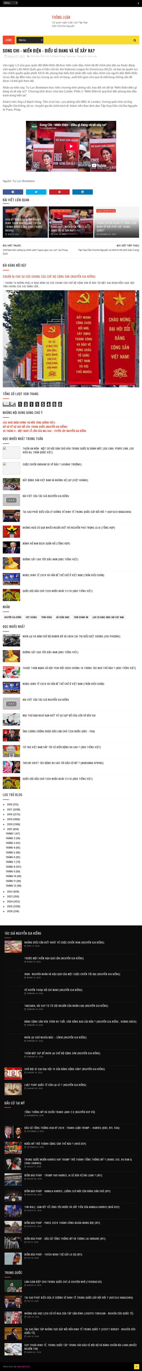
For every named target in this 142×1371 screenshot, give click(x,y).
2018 (10, 814)
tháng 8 (11, 866)
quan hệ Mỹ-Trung (106, 210)
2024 (10, 901)
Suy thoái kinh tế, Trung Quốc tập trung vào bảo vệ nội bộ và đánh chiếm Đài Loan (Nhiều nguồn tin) (80, 1346)
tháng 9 (11, 871)
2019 (10, 819)
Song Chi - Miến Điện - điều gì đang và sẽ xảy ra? (69, 228)
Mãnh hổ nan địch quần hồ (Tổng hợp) (46, 543)
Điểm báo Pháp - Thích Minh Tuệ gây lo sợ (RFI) (53, 1254)
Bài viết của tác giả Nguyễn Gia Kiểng (46, 496)
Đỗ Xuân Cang (62, 617)
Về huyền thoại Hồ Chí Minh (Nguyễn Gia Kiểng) (53, 990)
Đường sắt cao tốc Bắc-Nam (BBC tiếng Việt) (50, 559)
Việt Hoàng (31, 617)
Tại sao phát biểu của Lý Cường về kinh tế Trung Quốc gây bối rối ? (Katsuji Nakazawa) (77, 512)
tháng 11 (11, 881)
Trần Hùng (46, 617)
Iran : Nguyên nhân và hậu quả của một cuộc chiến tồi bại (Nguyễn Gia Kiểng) (72, 974)
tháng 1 (10, 833)
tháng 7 (11, 862)
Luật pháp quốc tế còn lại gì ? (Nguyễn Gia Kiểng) (55, 1085)
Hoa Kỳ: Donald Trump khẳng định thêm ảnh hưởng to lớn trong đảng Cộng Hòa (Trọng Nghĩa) (23, 224)
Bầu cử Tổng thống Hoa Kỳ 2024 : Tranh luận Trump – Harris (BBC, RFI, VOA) (71, 1128)
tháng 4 (11, 847)
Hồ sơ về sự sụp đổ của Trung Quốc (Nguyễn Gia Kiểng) (35, 426)
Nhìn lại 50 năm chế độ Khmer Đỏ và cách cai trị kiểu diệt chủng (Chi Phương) (71, 636)
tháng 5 (11, 852)
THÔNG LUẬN (61, 17)
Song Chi (81, 56)
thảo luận (92, 56)
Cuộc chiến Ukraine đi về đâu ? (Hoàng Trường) (52, 464)
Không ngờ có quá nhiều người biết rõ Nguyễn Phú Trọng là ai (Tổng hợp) (69, 527)
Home (9, 40)
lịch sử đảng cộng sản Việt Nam (108, 617)
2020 (10, 824)
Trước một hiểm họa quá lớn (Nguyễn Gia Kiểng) (54, 958)
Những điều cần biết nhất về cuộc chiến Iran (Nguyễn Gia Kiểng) (64, 942)
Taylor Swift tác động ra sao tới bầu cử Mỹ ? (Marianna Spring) (63, 763)
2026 (10, 911)
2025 (10, 906)
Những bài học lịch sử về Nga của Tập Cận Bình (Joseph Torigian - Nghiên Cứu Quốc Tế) (78, 1313)
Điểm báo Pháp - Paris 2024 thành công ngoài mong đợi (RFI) (62, 1223)
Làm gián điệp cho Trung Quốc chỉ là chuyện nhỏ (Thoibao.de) (63, 1282)
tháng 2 (11, 838)
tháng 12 (11, 885)
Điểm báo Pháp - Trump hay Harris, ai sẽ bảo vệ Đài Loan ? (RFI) (63, 1175)
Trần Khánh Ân (81, 617)
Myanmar (71, 56)
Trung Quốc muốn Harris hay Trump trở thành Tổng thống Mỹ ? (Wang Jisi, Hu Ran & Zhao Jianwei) (78, 1161)
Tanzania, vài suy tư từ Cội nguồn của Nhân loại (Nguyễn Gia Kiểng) (66, 1006)
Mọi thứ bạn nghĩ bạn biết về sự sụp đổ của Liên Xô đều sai (59, 715)
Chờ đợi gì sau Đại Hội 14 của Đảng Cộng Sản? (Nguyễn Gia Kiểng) (64, 1069)
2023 (10, 896)
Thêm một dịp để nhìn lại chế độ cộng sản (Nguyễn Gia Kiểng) (62, 1053)
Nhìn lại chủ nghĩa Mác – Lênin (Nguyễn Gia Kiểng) (55, 1037)
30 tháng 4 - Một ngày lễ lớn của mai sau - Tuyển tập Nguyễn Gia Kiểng (44, 431)
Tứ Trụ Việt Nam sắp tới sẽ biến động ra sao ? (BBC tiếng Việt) (62, 747)
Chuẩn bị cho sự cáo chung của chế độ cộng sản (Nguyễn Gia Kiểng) (49, 276)
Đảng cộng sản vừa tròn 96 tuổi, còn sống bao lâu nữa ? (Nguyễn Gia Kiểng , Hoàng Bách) (80, 1021)
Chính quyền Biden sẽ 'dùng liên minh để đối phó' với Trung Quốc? (116, 226)
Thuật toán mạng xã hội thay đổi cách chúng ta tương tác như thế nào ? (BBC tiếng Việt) (79, 668)
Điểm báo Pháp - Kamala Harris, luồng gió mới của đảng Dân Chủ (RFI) (67, 1191)
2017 (10, 809)
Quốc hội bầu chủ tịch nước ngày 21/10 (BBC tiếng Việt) (58, 591)
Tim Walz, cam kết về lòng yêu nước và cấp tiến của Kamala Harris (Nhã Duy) (71, 1207)
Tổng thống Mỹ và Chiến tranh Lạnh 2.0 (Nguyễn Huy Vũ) (59, 1112)
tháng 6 (11, 857)
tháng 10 (11, 876)
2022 (10, 891)
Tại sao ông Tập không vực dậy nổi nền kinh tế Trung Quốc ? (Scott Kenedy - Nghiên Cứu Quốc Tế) (79, 1331)
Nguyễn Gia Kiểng (13, 617)
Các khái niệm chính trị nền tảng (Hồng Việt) (29, 422)
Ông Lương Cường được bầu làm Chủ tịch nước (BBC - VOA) (59, 731)
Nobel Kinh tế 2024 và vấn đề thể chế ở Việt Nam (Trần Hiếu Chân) (63, 575)
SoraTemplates (23, 1366)
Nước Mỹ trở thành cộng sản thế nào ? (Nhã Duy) (55, 1143)
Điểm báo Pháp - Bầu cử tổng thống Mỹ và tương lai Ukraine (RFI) (64, 1238)
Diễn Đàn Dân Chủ (39, 56)
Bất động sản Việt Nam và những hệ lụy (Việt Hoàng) (55, 480)
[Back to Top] (136, 1366)
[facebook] (138, 3)
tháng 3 (11, 843)
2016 (10, 804)
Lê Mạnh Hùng (57, 56)
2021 (10, 829)
